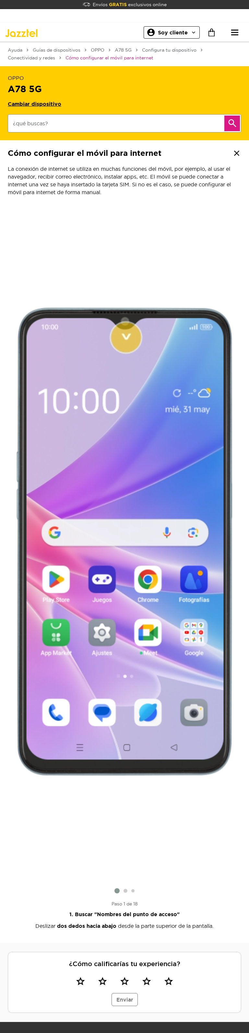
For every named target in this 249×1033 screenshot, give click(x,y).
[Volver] (236, 153)
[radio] (80, 981)
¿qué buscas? (30, 123)
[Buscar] (232, 123)
